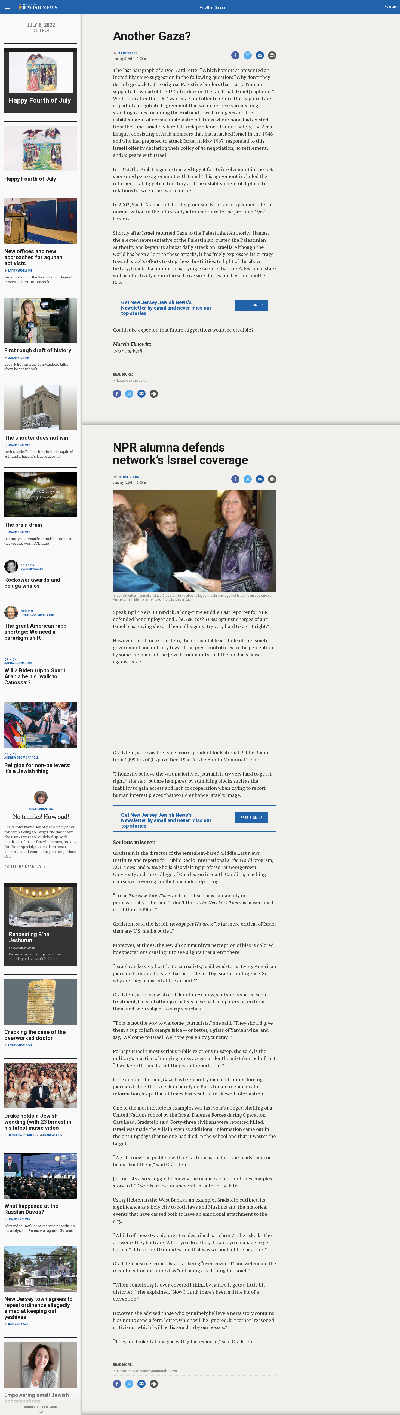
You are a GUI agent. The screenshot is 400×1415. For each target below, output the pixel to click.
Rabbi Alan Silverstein (38, 614)
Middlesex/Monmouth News (154, 1371)
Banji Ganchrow (41, 808)
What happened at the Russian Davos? (31, 1209)
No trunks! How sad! (41, 816)
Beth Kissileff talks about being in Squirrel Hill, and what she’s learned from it (38, 454)
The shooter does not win (36, 437)
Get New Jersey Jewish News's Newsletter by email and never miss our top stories (166, 308)
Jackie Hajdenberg (22, 1135)
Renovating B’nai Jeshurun (30, 937)
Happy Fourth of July (40, 100)
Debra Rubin (128, 477)
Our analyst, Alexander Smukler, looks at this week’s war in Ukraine (37, 541)
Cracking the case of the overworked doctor (35, 1035)
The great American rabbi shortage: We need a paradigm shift (36, 632)
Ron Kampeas (18, 1324)
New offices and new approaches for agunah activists (33, 257)
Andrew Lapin (52, 1135)
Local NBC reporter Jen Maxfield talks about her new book (36, 366)
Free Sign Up (252, 305)
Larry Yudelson (20, 270)
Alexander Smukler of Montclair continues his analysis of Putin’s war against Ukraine (39, 1228)
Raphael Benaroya (18, 662)
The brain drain (23, 525)
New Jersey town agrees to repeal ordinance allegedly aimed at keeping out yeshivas (38, 1308)
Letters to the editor (132, 380)
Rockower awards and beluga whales (32, 583)
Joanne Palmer (19, 357)
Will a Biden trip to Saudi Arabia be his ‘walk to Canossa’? (34, 676)
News (121, 1371)
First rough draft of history (37, 350)
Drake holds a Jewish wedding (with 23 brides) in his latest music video (37, 1122)
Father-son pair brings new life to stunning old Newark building (36, 956)
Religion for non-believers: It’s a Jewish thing (37, 768)
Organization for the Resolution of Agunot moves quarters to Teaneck (38, 279)
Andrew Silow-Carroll (21, 757)
